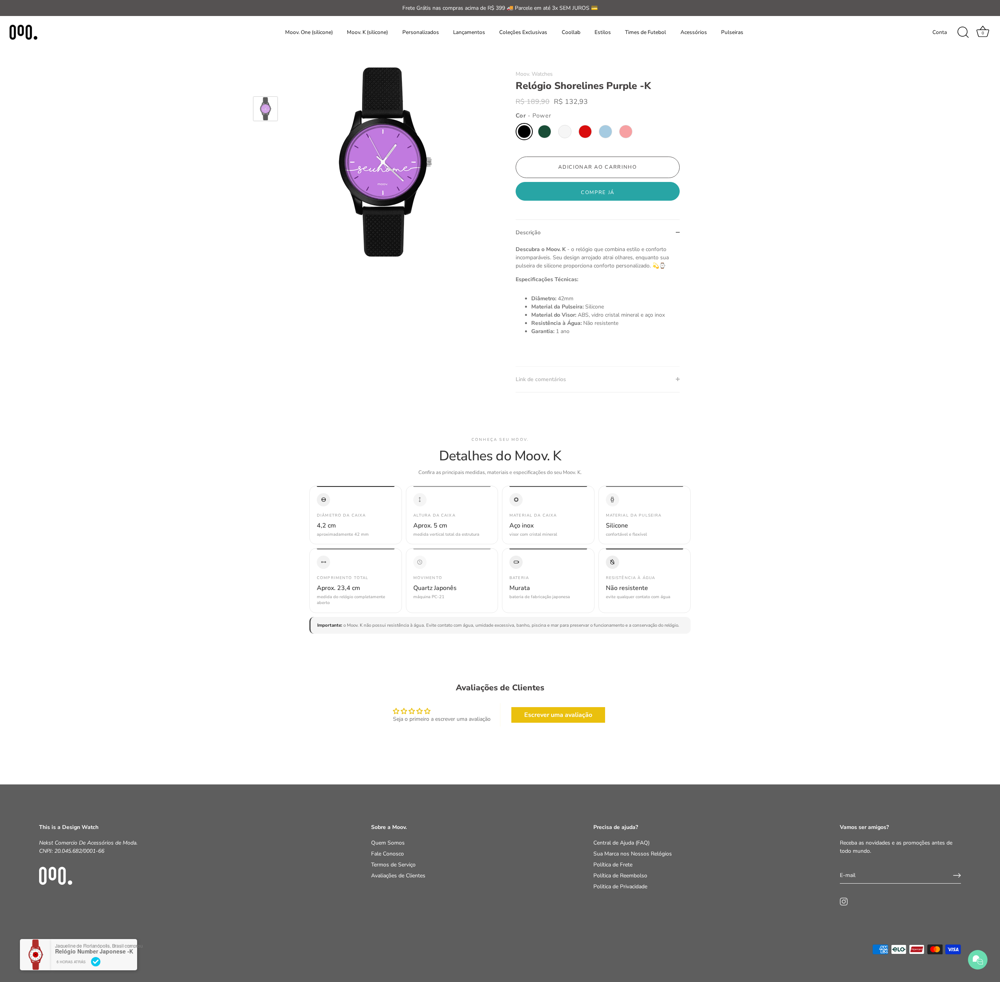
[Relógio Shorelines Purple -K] (265, 108)
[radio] (524, 131)
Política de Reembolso (620, 875)
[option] (265, 110)
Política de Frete (612, 864)
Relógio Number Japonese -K (94, 951)
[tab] (598, 305)
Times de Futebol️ (645, 32)
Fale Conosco (387, 853)
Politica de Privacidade (620, 886)
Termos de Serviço (393, 864)
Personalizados (420, 32)
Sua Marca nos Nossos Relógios (632, 853)
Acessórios (693, 32)
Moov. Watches (534, 74)
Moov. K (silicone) (367, 32)
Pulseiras (732, 32)
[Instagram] (844, 901)
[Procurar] (962, 32)
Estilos (603, 32)
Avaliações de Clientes (398, 875)
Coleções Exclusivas (523, 32)
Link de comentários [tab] (541, 379)
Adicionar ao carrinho (597, 167)
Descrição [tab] (528, 232)
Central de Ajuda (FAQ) (621, 843)
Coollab (571, 32)
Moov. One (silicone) (309, 32)
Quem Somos (388, 843)
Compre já (597, 192)
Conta (939, 32)
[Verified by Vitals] (95, 961)
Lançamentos (469, 32)
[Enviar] (957, 875)
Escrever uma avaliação (558, 715)
